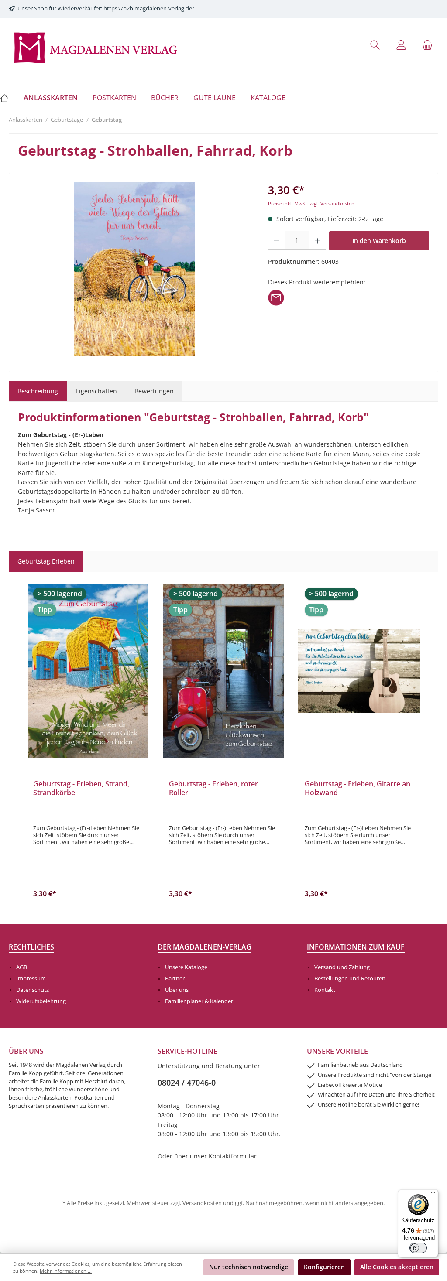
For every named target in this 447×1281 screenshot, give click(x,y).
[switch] (418, 1248)
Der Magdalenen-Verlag (204, 947)
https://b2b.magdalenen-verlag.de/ (148, 8)
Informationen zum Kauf (356, 947)
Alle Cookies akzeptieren (396, 1267)
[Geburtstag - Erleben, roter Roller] (224, 671)
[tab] (38, 391)
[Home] (8, 98)
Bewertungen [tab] (154, 391)
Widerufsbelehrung (41, 1001)
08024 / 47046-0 (187, 1082)
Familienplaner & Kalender (199, 1001)
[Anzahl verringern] (276, 240)
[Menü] (433, 1194)
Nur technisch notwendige (248, 1267)
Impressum (31, 978)
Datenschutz (32, 990)
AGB (21, 967)
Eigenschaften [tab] (96, 391)
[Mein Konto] (401, 45)
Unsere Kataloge (186, 967)
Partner (175, 978)
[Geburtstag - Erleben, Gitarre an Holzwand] (359, 671)
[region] (134, 269)
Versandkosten (202, 1203)
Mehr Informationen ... (66, 1270)
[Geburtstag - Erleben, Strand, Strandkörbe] (88, 671)
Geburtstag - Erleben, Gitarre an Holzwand (357, 788)
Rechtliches (31, 947)
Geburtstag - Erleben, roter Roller (213, 788)
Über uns (177, 990)
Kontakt (324, 990)
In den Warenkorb (379, 240)
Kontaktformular (233, 1156)
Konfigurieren (324, 1267)
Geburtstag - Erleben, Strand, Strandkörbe (81, 788)
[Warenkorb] (427, 45)
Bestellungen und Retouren (349, 978)
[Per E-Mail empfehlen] (276, 297)
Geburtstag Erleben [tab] (46, 561)
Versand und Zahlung (342, 967)
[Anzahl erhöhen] (317, 240)
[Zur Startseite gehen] (96, 47)
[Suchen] (375, 45)
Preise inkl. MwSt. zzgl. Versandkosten (311, 203)
